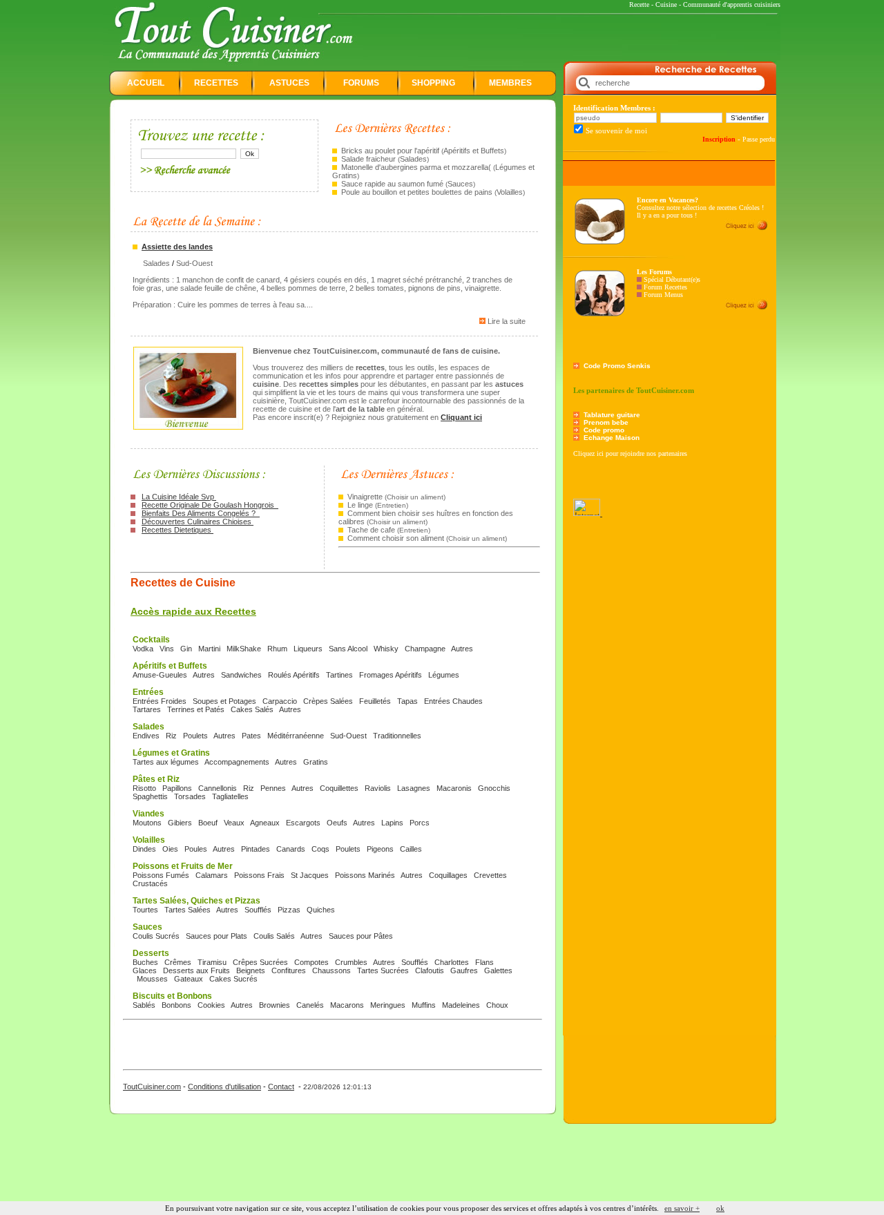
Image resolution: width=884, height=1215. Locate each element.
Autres (462, 648)
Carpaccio (279, 701)
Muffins (424, 1005)
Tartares (147, 709)
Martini (209, 648)
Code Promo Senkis (617, 366)
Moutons (147, 823)
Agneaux (265, 823)
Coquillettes (339, 788)
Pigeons (380, 849)
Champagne (425, 648)
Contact (281, 1086)
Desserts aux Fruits (196, 970)
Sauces (460, 184)
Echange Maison (612, 437)
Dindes (144, 849)
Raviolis (378, 788)
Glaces (145, 970)
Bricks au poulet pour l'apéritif (391, 150)
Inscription (719, 139)
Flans (484, 962)
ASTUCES (289, 83)
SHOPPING (433, 83)
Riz (171, 735)
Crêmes (177, 962)
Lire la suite (507, 321)
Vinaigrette (365, 496)
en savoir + (682, 1208)
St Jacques (310, 875)
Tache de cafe (371, 530)
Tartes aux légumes (166, 762)
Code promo (604, 430)
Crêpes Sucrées (260, 962)
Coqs (320, 849)
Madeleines (461, 1005)
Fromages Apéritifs (390, 675)
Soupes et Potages (224, 701)
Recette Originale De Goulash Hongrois (210, 505)
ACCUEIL (145, 83)
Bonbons (176, 1005)
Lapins (392, 823)
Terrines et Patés (195, 709)
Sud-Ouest (194, 263)
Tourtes (145, 910)
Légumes (443, 675)
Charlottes (451, 962)
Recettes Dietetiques (177, 530)
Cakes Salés (252, 709)
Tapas (407, 701)
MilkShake (244, 648)
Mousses (152, 979)
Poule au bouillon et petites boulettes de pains (416, 192)
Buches (145, 962)
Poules (195, 849)
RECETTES (216, 83)
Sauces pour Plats (216, 936)
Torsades (190, 796)
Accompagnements (236, 762)
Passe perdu (758, 139)
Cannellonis (217, 788)
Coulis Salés (274, 936)
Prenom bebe (606, 422)
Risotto (144, 788)
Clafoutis (429, 970)
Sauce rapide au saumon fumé (392, 184)
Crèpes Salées (328, 701)
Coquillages (448, 875)
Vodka (143, 648)
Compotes (311, 962)
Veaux (234, 823)
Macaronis (454, 788)
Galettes (498, 970)
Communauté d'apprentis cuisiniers (731, 4)
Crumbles (351, 962)
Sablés (144, 1005)
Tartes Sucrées (383, 970)
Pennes (273, 788)
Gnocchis (494, 788)
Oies (170, 849)
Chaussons (331, 970)
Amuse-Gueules (160, 675)
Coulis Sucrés (156, 936)
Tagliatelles (230, 796)
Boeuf (208, 823)
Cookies (211, 1005)
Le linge (360, 505)
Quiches (321, 910)
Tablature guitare (612, 415)
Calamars (211, 875)
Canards (290, 849)
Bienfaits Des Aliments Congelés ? (201, 513)
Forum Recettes (665, 287)
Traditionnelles (397, 735)
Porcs (420, 823)
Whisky (386, 648)
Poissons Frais (259, 875)
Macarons (347, 1005)
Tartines (339, 675)
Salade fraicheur (368, 159)
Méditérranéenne (295, 735)
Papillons (177, 788)
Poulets (195, 735)
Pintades (255, 849)
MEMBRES (510, 83)
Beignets (250, 970)
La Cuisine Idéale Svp (179, 496)
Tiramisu (212, 962)
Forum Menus (663, 294)
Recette (639, 4)
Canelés (310, 1005)
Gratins (315, 762)
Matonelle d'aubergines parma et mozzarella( (416, 167)
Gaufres (464, 970)
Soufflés (257, 910)
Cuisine (666, 4)
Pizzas (289, 910)
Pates (251, 735)
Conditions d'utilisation (224, 1086)
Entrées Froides (159, 701)
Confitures (288, 970)
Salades (413, 159)
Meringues (387, 1005)
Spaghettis (150, 796)
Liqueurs (308, 648)
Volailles (510, 192)
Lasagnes (413, 788)
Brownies (274, 1005)
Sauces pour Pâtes (361, 936)
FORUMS (361, 83)
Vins (167, 648)
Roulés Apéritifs (294, 675)
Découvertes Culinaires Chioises (197, 521)
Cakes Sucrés (233, 979)
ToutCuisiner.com (152, 1086)
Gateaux (188, 979)
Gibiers (180, 823)
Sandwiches (241, 675)
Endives (146, 735)
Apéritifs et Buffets (473, 150)
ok (720, 1208)
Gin (186, 648)
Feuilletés (375, 701)
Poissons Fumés (161, 875)
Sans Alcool (348, 648)
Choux (497, 1005)
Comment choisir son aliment (395, 538)
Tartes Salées (187, 910)
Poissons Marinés (365, 875)
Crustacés (150, 883)
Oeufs (337, 823)
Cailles (411, 849)
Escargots (303, 823)
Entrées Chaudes (453, 701)
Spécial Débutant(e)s (672, 279)
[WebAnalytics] (587, 513)
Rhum (277, 648)
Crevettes (490, 875)
